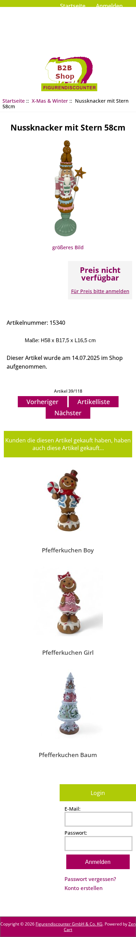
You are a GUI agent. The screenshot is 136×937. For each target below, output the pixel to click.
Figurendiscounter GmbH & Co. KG (69, 924)
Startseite (72, 6)
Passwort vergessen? (90, 878)
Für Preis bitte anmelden (100, 291)
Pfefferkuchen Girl (68, 652)
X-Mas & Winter (50, 100)
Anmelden (109, 6)
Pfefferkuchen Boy (68, 550)
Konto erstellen (84, 887)
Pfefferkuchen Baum (68, 754)
